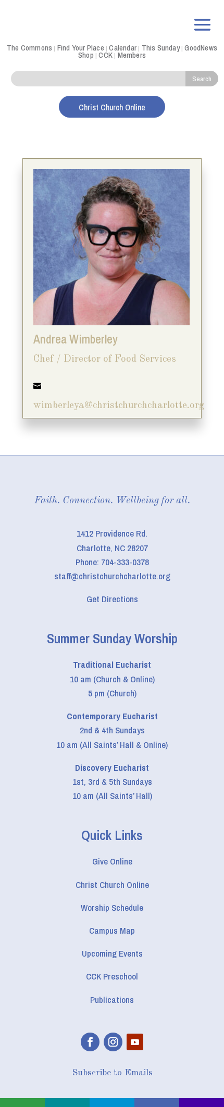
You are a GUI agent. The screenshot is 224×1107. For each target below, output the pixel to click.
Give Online (112, 861)
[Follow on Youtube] (135, 1042)
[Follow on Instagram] (113, 1042)
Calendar (122, 47)
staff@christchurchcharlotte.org (112, 576)
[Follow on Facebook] (90, 1042)
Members (132, 54)
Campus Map (112, 930)
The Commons (29, 47)
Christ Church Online (112, 884)
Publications (112, 1000)
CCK (105, 54)
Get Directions (112, 599)
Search (201, 78)
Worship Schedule (112, 907)
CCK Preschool (112, 976)
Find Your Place (80, 47)
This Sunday (161, 47)
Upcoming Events (112, 953)
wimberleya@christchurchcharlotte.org (118, 406)
